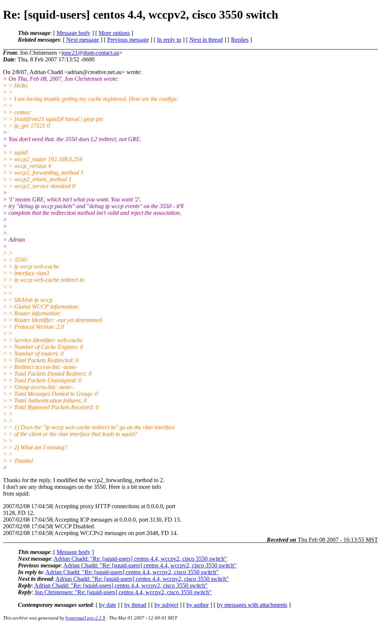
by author (197, 605)
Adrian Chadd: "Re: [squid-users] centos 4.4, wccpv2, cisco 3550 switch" (140, 559)
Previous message (128, 39)
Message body (73, 33)
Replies (240, 39)
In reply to (169, 39)
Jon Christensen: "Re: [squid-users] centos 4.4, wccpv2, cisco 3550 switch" (123, 592)
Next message (82, 39)
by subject (166, 605)
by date (107, 605)
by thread (135, 605)
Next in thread (206, 39)
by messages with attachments (252, 605)
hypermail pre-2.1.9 (85, 618)
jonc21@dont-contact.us (90, 53)
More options (114, 33)
